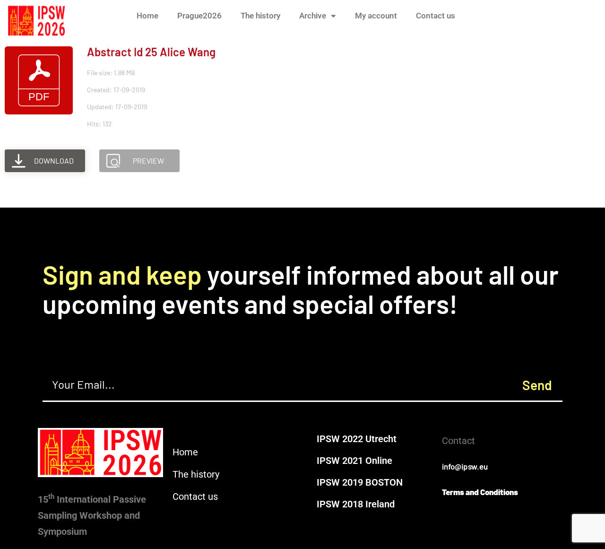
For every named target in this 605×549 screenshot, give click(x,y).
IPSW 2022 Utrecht (357, 438)
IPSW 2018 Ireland (356, 504)
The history (260, 15)
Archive (312, 15)
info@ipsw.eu (465, 466)
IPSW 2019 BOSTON (360, 482)
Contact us (435, 15)
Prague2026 (199, 15)
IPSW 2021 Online (354, 460)
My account (376, 15)
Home (147, 15)
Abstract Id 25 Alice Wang (151, 52)
